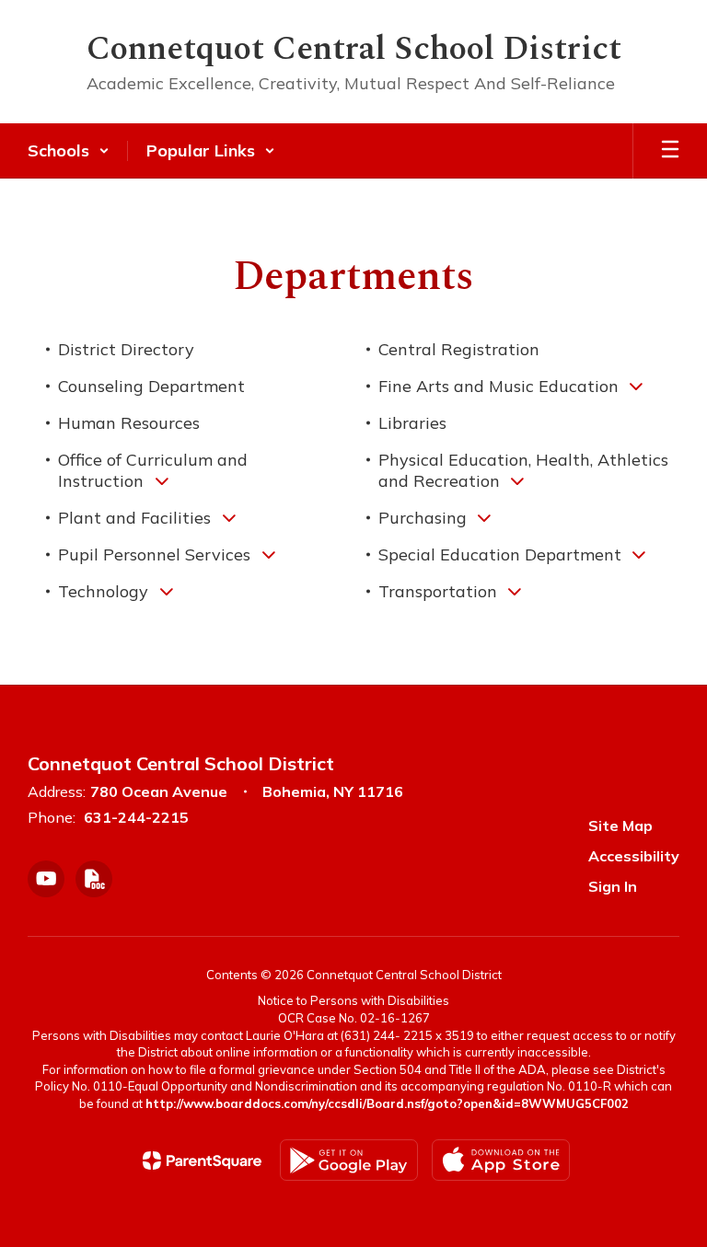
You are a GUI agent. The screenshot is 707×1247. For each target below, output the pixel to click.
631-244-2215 (136, 817)
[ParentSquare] (202, 1160)
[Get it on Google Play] (349, 1160)
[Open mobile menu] (670, 151)
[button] (68, 151)
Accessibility (633, 856)
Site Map (620, 825)
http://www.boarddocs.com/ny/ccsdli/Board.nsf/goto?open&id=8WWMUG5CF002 (387, 1103)
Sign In (612, 886)
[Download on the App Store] (501, 1160)
